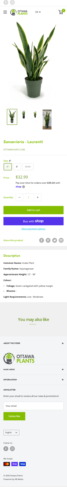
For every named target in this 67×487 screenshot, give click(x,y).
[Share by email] (61, 240)
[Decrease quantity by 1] (19, 197)
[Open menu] (5, 12)
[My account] (53, 12)
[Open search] (47, 12)
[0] (61, 12)
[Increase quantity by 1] (37, 197)
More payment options (33, 228)
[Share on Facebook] (41, 240)
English (8, 432)
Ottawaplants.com (14, 149)
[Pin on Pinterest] (48, 240)
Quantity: (8, 197)
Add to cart (33, 210)
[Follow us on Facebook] (5, 2)
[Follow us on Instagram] (12, 2)
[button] (37, 12)
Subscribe (14, 416)
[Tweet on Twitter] (54, 240)
